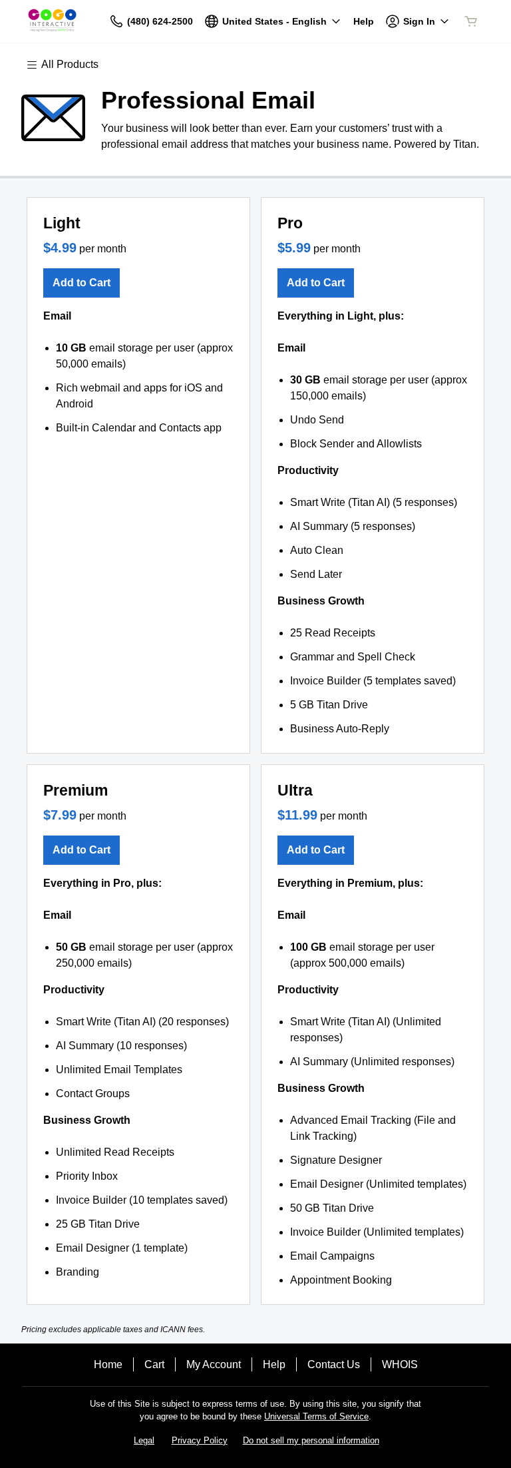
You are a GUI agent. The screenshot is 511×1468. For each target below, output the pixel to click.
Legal (144, 1440)
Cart (154, 1364)
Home (108, 1364)
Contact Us (333, 1364)
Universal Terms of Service (316, 1416)
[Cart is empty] (471, 21)
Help (274, 1364)
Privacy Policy (200, 1440)
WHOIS (400, 1364)
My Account (213, 1364)
